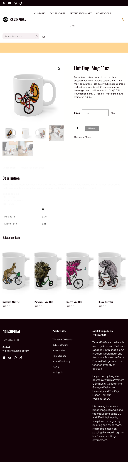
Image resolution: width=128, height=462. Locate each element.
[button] (59, 69)
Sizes (77, 112)
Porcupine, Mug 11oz (43, 302)
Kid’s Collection (60, 344)
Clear (113, 113)
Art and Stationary (61, 361)
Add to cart (92, 128)
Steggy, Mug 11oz (74, 302)
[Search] (36, 36)
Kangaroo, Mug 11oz (11, 302)
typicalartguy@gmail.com (15, 350)
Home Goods (59, 355)
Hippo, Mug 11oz (105, 302)
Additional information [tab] (32, 167)
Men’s (55, 366)
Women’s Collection (62, 339)
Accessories (58, 350)
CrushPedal (18, 19)
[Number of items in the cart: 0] (43, 36)
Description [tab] (9, 167)
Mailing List (57, 372)
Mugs (88, 136)
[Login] (123, 19)
